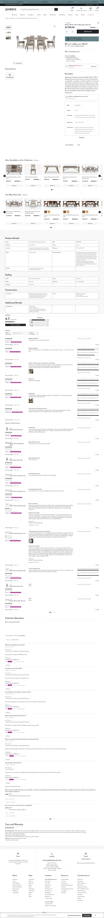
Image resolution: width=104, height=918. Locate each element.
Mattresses (14, 15)
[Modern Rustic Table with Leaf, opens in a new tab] (7, 475)
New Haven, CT (48, 888)
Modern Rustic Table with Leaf (17, 475)
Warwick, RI (47, 896)
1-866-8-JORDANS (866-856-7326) (52, 860)
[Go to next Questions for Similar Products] (55, 819)
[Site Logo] (10, 9)
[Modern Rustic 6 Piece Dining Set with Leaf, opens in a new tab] (7, 795)
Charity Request (16, 883)
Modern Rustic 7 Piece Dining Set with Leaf (28, 18)
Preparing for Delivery (82, 887)
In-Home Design (64, 879)
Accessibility (63, 890)
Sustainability (15, 892)
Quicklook (14, 185)
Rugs (77, 15)
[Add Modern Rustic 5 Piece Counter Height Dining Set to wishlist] (39, 201)
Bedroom (22, 15)
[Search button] (56, 9)
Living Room (31, 15)
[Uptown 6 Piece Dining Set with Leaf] (71, 204)
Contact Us (80, 900)
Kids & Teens (53, 15)
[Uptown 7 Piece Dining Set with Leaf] (52, 204)
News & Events (16, 888)
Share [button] (98, 23)
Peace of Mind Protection (83, 888)
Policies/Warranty (81, 890)
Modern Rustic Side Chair (16, 429)
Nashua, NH (47, 885)
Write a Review (15, 325)
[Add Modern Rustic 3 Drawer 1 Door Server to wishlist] (20, 166)
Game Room (62, 15)
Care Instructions (9, 77)
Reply (19, 661)
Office (45, 15)
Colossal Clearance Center (67, 888)
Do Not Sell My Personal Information (74, 915)
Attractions (15, 879)
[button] (36, 43)
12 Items (25, 194)
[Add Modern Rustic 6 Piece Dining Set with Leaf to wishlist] (97, 166)
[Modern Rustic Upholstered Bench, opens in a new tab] (7, 443)
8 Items (36, 160)
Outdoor (70, 15)
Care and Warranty (14, 824)
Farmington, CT (48, 890)
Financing (63, 881)
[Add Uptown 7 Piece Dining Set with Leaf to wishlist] (58, 201)
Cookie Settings (81, 896)
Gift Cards (63, 892)
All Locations (48, 881)
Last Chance (90, 15)
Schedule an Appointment (67, 885)
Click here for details (79, 46)
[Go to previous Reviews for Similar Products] (48, 612)
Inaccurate (23, 661)
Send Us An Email (85, 859)
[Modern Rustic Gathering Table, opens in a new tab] (7, 505)
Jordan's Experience (17, 885)
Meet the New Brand (17, 887)
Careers (14, 881)
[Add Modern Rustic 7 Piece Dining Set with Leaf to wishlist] (54, 26)
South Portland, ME (49, 894)
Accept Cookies (87, 915)
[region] (52, 915)
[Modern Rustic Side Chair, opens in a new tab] (7, 429)
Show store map (71, 67)
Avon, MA (47, 883)
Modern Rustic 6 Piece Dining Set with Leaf (19, 796)
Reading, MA (48, 892)
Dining (39, 15)
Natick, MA (47, 887)
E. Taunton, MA (48, 898)
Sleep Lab (63, 887)
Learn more (22, 635)
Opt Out (79, 898)
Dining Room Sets (13, 18)
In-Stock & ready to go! (72, 57)
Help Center (80, 881)
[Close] (95, 915)
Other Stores (93, 66)
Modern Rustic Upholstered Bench (16, 444)
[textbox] (28, 628)
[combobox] (9, 333)
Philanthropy (15, 890)
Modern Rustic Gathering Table (17, 505)
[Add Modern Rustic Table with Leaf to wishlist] (58, 166)
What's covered (72, 98)
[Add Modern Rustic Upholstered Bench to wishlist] (77, 166)
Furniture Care (64, 883)
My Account (80, 879)
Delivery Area (81, 885)
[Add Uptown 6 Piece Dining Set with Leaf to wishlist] (77, 201)
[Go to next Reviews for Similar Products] (55, 612)
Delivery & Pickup (81, 883)
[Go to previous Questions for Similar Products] (48, 819)
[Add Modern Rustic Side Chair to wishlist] (39, 166)
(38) (97, 27)
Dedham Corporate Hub (50, 905)
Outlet (82, 15)
